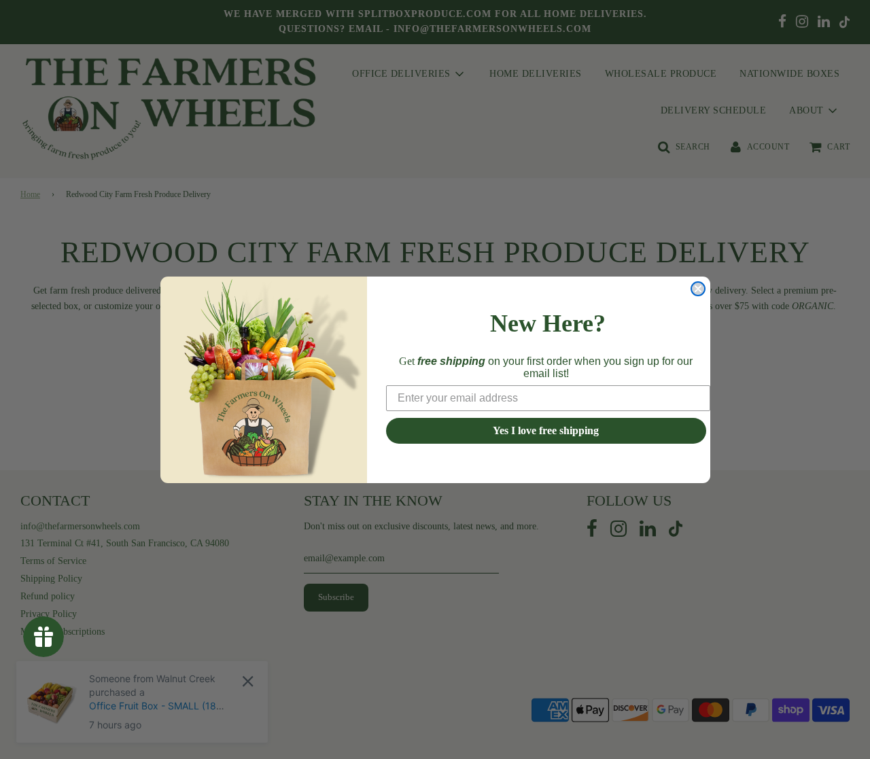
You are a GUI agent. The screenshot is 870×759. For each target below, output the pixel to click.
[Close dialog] (698, 289)
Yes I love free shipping (546, 430)
